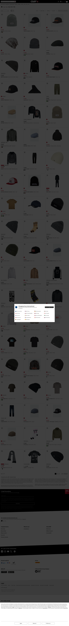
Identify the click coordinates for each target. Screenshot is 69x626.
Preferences (48, 623)
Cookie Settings (45, 608)
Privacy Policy (66, 608)
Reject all (34, 623)
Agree (21, 623)
